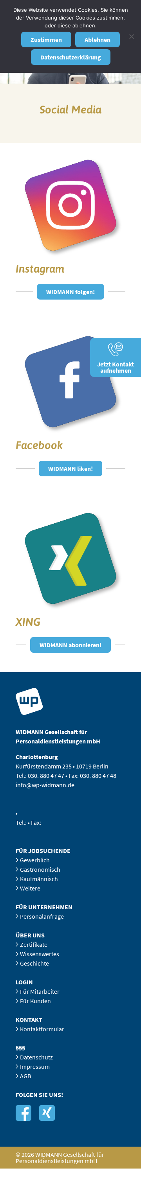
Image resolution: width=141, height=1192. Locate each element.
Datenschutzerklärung (70, 57)
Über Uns (30, 935)
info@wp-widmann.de (45, 785)
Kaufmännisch (39, 879)
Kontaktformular (42, 1029)
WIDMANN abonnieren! (70, 645)
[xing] (47, 1113)
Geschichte (34, 963)
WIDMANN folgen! (70, 292)
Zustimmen (46, 39)
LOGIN (24, 982)
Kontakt (29, 1019)
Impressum (35, 1066)
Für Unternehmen (44, 907)
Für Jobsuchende (43, 851)
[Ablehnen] (131, 36)
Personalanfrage (42, 916)
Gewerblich (35, 860)
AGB (25, 1076)
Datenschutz (36, 1057)
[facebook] (23, 1113)
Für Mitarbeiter (40, 991)
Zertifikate (33, 944)
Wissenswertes (39, 954)
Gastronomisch (40, 869)
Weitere (30, 888)
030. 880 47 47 (46, 775)
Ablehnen (97, 39)
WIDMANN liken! (70, 468)
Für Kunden (35, 1001)
